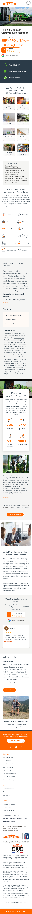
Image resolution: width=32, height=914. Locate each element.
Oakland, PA (8, 353)
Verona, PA (18, 350)
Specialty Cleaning (9, 776)
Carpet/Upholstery (11, 174)
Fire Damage (7, 761)
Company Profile (8, 789)
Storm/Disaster (8, 767)
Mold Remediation (9, 764)
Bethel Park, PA (9, 336)
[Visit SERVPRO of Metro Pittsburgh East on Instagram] (16, 747)
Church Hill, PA (9, 350)
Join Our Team (10, 320)
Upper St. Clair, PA (17, 340)
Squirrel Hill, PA (9, 344)
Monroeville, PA (19, 338)
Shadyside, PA (20, 342)
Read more (8, 641)
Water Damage (8, 757)
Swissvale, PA (11, 346)
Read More (9, 690)
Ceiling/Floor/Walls (11, 176)
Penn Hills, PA (18, 333)
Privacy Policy (7, 807)
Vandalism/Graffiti (11, 183)
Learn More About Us (13, 315)
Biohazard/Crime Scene (13, 168)
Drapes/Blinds (18, 178)
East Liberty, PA (20, 336)
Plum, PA (7, 340)
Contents (21, 183)
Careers (5, 792)
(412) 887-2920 (15, 514)
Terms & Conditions (9, 804)
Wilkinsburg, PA (9, 342)
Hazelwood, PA (9, 348)
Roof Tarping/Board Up (19, 180)
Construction (7, 770)
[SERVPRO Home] (9, 3)
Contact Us (6, 795)
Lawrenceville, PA (19, 353)
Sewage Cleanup (11, 166)
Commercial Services (12, 324)
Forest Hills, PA (21, 346)
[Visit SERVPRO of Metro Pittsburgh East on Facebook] (21, 747)
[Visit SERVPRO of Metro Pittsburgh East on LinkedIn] (11, 747)
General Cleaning (8, 780)
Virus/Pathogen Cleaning (13, 170)
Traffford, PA (19, 348)
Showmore (6, 302)
